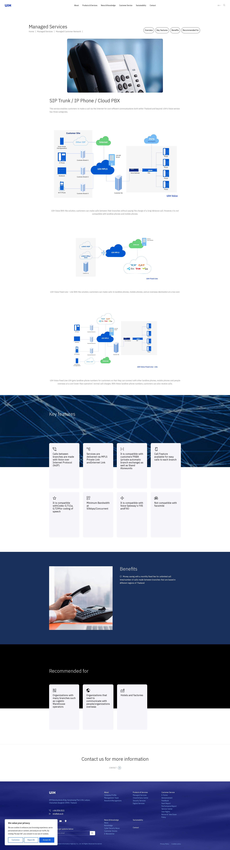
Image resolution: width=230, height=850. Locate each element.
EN (218, 5)
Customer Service (125, 5)
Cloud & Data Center (140, 798)
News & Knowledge (108, 5)
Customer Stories (110, 831)
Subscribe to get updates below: (61, 829)
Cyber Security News (112, 828)
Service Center (166, 809)
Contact (153, 5)
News (106, 822)
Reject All (31, 840)
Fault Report (166, 803)
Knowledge (108, 825)
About (76, 5)
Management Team (111, 798)
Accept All (47, 840)
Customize (16, 840)
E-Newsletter (109, 833)
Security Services (139, 800)
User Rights (165, 811)
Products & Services (89, 5)
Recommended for (191, 30)
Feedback (165, 800)
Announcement (166, 798)
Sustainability (141, 5)
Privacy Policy (164, 844)
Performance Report (169, 806)
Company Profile (110, 795)
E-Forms (164, 795)
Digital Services (139, 803)
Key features (162, 30)
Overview (149, 30)
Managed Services (140, 795)
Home (31, 31)
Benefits (175, 30)
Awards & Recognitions (113, 800)
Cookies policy (176, 844)
